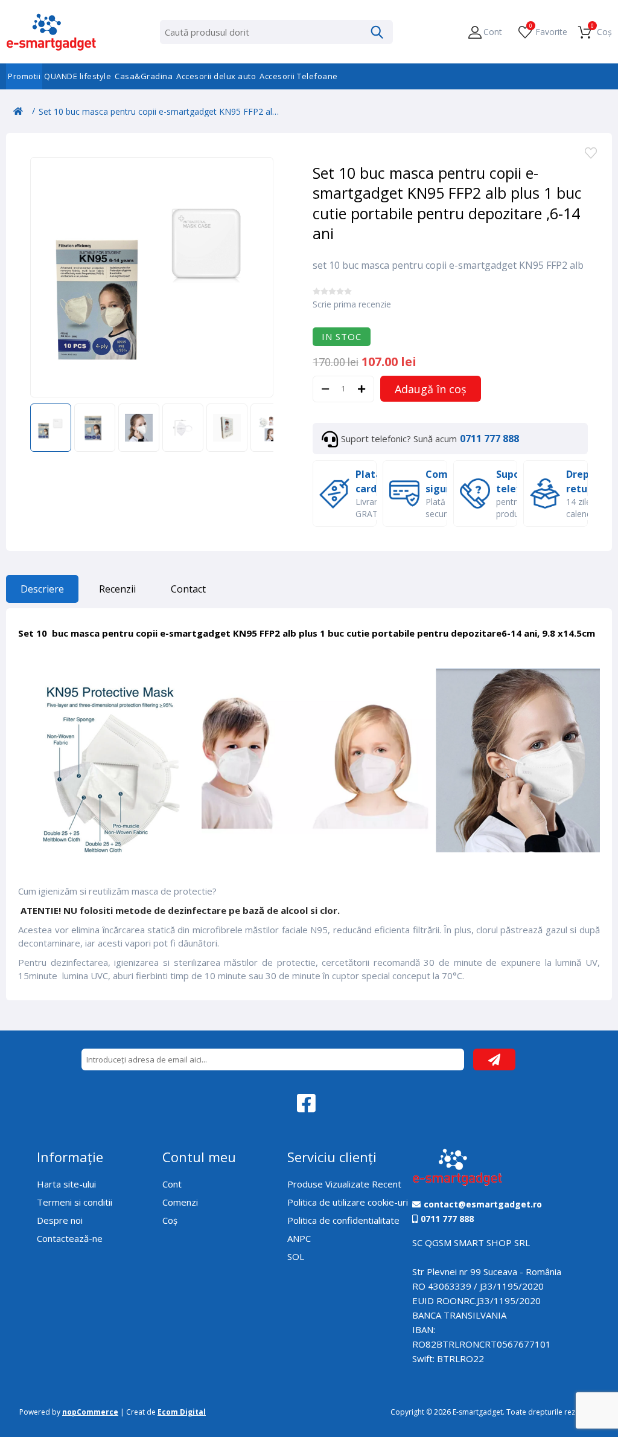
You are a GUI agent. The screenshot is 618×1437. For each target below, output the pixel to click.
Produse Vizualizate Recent (344, 1184)
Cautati (377, 32)
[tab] (42, 592)
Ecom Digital (182, 1412)
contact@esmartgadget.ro (483, 1204)
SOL (295, 1256)
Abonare (494, 1059)
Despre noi (60, 1220)
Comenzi (180, 1202)
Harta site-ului (66, 1184)
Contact (188, 589)
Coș (169, 1220)
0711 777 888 (489, 438)
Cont (172, 1184)
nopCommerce (90, 1412)
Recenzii (117, 589)
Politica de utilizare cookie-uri (347, 1202)
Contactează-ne (70, 1238)
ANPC (299, 1238)
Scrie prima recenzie (352, 304)
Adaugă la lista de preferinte (591, 154)
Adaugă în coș (431, 389)
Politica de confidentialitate (343, 1220)
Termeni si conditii (74, 1202)
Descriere (42, 589)
